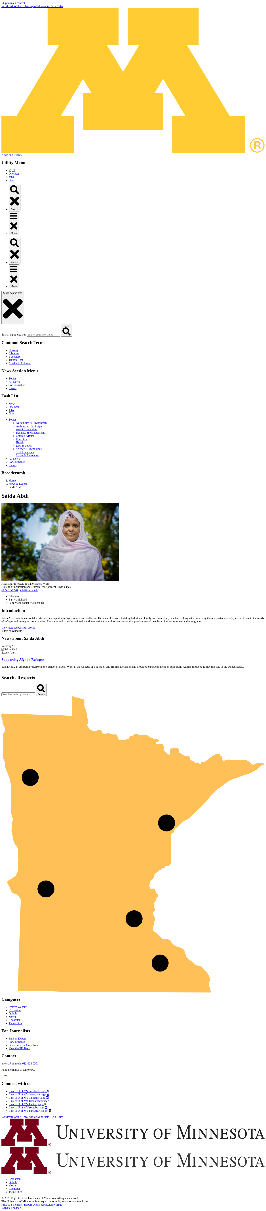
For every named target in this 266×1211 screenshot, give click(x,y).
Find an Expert (17, 1038)
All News (14, 381)
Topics (12, 378)
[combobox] (43, 335)
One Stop (14, 173)
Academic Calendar (20, 363)
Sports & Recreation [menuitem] (27, 455)
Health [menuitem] (20, 442)
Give (11, 180)
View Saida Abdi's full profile (18, 627)
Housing (13, 350)
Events (12, 388)
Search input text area (13, 334)
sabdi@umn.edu (29, 590)
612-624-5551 (30, 1063)
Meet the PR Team (19, 1048)
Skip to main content (13, 3)
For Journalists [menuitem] (17, 461)
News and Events (11, 154)
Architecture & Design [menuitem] (29, 426)
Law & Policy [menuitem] (24, 445)
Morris (12, 1016)
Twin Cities (15, 1023)
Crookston (15, 1010)
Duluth (13, 1013)
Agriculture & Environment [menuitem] (31, 422)
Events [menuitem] (12, 465)
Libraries (14, 353)
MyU (12, 170)
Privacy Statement (11, 1204)
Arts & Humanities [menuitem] (26, 429)
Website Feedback (11, 1207)
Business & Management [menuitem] (30, 432)
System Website (18, 1006)
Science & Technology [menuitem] (29, 448)
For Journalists (17, 385)
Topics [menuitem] (12, 419)
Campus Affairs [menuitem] (25, 435)
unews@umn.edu (11, 1063)
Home (12, 480)
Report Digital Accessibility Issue (43, 1204)
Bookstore (14, 356)
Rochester (14, 1019)
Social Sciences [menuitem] (25, 452)
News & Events (18, 483)
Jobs (11, 176)
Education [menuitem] (22, 439)
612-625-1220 (9, 590)
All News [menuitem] (14, 458)
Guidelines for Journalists (23, 1045)
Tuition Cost (16, 359)
